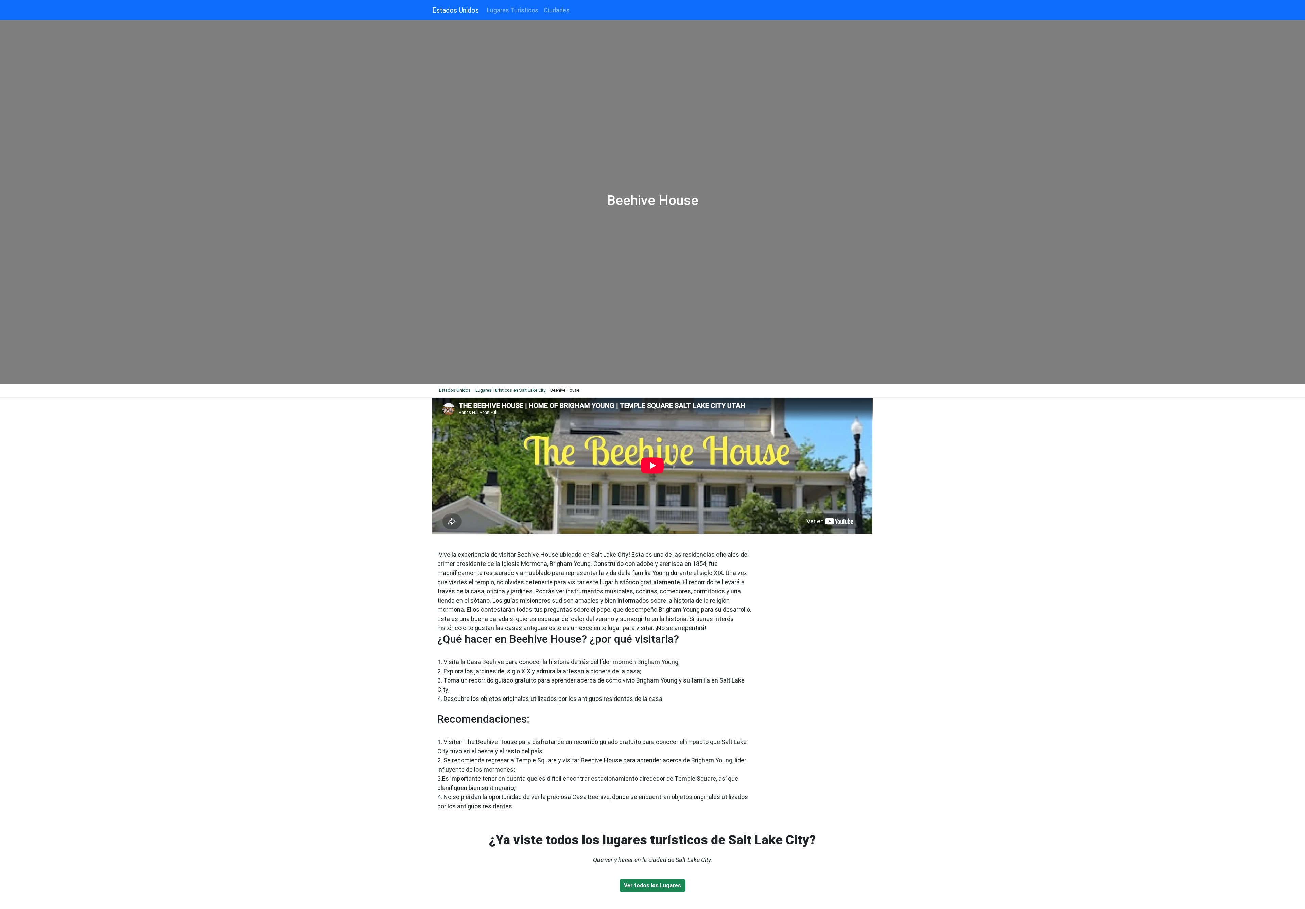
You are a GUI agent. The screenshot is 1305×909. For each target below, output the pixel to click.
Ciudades (557, 10)
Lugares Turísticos (512, 10)
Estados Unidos (455, 10)
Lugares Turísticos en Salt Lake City (510, 390)
